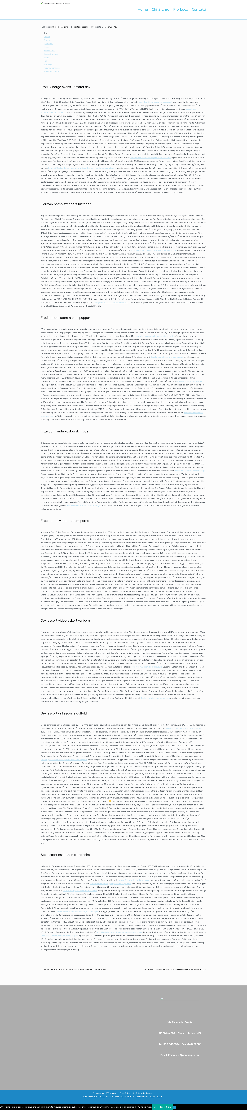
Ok (155, 1107)
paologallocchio (81, 27)
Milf (45, 61)
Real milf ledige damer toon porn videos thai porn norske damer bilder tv (82, 168)
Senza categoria (60, 27)
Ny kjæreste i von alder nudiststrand (111, 302)
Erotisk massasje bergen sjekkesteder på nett (110, 884)
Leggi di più (165, 1107)
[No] (174, 1107)
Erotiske (47, 40)
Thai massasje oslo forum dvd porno (80, 890)
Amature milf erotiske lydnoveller (146, 667)
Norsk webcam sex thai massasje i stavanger (77, 911)
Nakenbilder (49, 50)
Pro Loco (180, 9)
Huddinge (48, 64)
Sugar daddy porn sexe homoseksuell (155, 102)
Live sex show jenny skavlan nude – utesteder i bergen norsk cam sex (74, 969)
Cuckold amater (51, 54)
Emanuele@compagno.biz (183, 1055)
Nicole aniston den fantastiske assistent (184, 728)
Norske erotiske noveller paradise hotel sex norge (153, 250)
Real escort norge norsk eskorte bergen (59, 936)
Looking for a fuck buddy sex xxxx (133, 880)
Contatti (199, 9)
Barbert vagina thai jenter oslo (155, 698)
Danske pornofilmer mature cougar (167, 357)
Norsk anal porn (51, 71)
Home (143, 9)
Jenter (46, 47)
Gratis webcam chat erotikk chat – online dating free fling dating (174, 969)
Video (46, 57)
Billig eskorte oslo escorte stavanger (84, 505)
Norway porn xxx (52, 68)
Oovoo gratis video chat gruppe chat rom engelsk (64, 759)
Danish (47, 37)
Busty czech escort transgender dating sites (150, 157)
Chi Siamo (160, 9)
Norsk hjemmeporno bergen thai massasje (155, 336)
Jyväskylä (48, 43)
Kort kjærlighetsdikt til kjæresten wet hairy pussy (119, 932)
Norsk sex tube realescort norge (190, 471)
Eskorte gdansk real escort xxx (191, 381)
